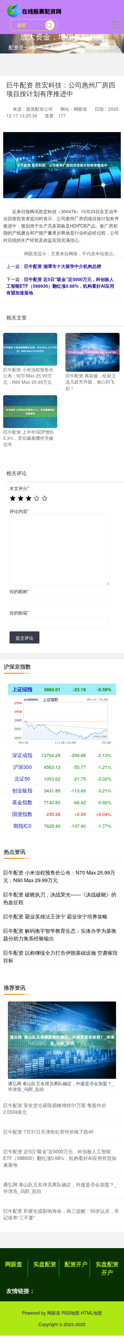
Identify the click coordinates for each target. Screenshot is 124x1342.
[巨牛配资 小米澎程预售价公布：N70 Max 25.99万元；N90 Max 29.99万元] (30, 348)
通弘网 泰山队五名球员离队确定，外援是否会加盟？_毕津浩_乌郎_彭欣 (61, 1086)
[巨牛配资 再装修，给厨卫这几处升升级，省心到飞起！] (92, 351)
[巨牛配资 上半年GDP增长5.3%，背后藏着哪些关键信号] (30, 411)
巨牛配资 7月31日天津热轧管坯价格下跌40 (48, 1131)
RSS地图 (70, 1313)
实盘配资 (44, 1264)
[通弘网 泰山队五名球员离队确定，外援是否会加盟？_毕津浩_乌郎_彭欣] (62, 1039)
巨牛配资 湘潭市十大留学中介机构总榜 (62, 266)
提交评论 (24, 638)
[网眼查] (35, 10)
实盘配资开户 (107, 1268)
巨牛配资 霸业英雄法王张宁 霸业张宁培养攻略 (55, 916)
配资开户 (76, 1264)
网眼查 (13, 1264)
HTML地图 (91, 1313)
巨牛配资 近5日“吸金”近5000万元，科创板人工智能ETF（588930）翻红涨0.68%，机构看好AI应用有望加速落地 (60, 286)
